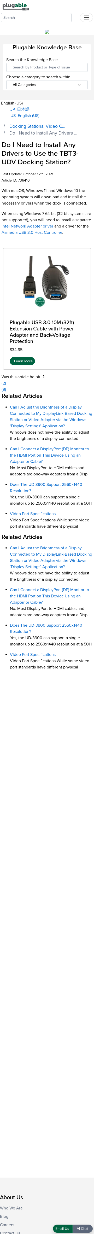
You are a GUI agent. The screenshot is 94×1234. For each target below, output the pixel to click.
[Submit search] (76, 16)
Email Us (62, 1228)
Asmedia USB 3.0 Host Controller (32, 232)
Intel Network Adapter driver (27, 226)
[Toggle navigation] (86, 17)
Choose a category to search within (38, 77)
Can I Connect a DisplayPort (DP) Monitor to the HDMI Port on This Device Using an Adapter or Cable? (49, 455)
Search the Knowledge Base (32, 59)
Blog (4, 1216)
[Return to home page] (16, 6)
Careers (7, 1224)
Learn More (23, 361)
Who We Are (11, 1208)
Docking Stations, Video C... (37, 126)
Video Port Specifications (33, 513)
